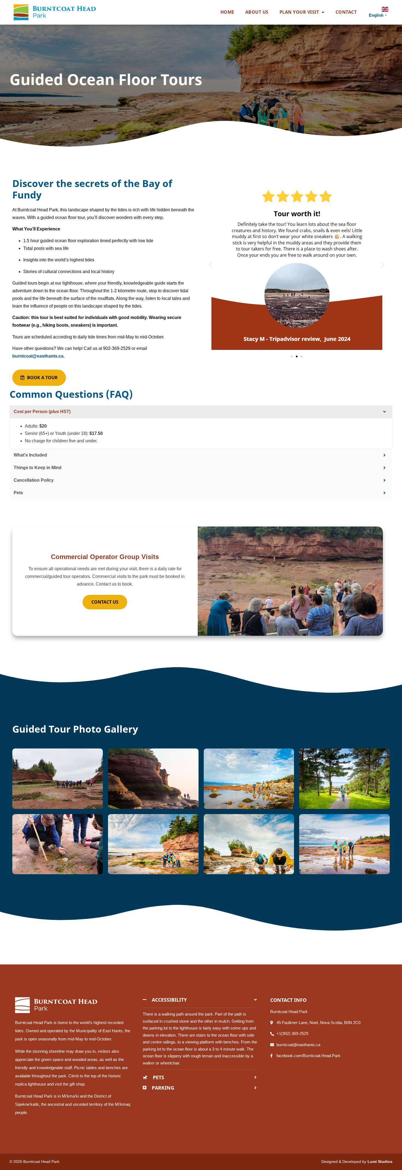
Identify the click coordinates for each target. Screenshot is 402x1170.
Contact (346, 12)
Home (227, 12)
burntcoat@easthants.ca (37, 356)
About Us (257, 12)
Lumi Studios (380, 1161)
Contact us (104, 602)
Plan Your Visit (299, 12)
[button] (210, 265)
